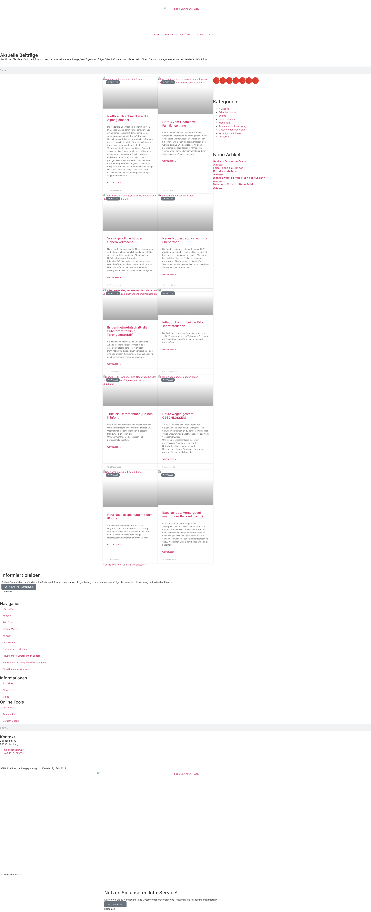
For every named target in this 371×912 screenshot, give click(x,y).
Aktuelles (224, 108)
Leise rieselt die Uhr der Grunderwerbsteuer (228, 169)
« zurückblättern (112, 564)
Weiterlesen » (114, 183)
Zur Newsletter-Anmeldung (19, 586)
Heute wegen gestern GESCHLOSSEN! (178, 415)
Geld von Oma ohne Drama (230, 161)
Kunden (169, 34)
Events (222, 115)
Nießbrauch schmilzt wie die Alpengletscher (127, 118)
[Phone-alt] (27, 41)
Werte (200, 34)
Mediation (224, 122)
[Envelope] (19, 41)
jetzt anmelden (115, 904)
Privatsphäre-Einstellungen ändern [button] (21, 655)
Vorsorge (224, 136)
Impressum (9, 642)
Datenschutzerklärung (15, 649)
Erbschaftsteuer (227, 112)
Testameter (9, 714)
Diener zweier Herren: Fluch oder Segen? (239, 177)
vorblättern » (139, 564)
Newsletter (9, 690)
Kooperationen (227, 119)
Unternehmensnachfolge (232, 129)
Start (156, 34)
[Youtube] (11, 41)
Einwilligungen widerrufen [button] (17, 669)
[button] (216, 80)
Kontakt (213, 34)
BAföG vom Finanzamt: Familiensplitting (179, 123)
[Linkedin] (3, 41)
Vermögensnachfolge (230, 133)
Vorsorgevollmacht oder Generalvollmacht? (124, 240)
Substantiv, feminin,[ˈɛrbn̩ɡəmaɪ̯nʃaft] (127, 331)
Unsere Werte (10, 629)
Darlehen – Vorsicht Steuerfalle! (233, 184)
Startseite (8, 608)
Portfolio (185, 34)
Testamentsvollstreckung (232, 126)
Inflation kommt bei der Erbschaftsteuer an (182, 324)
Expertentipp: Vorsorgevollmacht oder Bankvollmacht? (182, 514)
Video (6, 696)
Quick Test (8, 707)
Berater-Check (11, 720)
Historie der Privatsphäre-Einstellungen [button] (24, 662)
